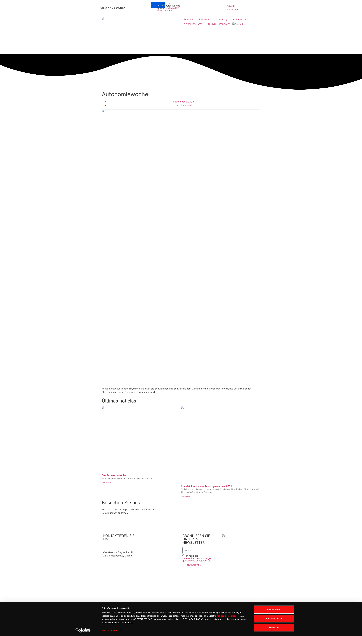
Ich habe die (197, 558)
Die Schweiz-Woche (114, 475)
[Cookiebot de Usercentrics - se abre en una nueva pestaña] (82, 630)
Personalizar (272, 618)
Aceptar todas (274, 609)
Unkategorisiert (183, 105)
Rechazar (274, 627)
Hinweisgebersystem (154, 539)
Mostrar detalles (110, 630)
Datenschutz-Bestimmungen (158, 542)
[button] (190, 19)
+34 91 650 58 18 (112, 545)
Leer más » (106, 482)
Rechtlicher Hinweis (153, 535)
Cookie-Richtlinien (152, 546)
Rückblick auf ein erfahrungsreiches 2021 (206, 486)
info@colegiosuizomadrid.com (119, 548)
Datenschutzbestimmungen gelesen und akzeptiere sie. (197, 559)
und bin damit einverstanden (168, 9)
